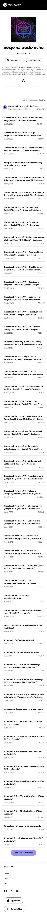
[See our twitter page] (11, 890)
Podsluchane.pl (39, 74)
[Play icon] (5, 107)
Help (5, 883)
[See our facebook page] (5, 890)
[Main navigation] (42, 5)
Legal (6, 878)
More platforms (34, 60)
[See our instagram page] (17, 890)
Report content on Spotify (33, 99)
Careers (6, 874)
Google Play (16, 909)
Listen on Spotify (16, 60)
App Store (15, 900)
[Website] (23, 80)
